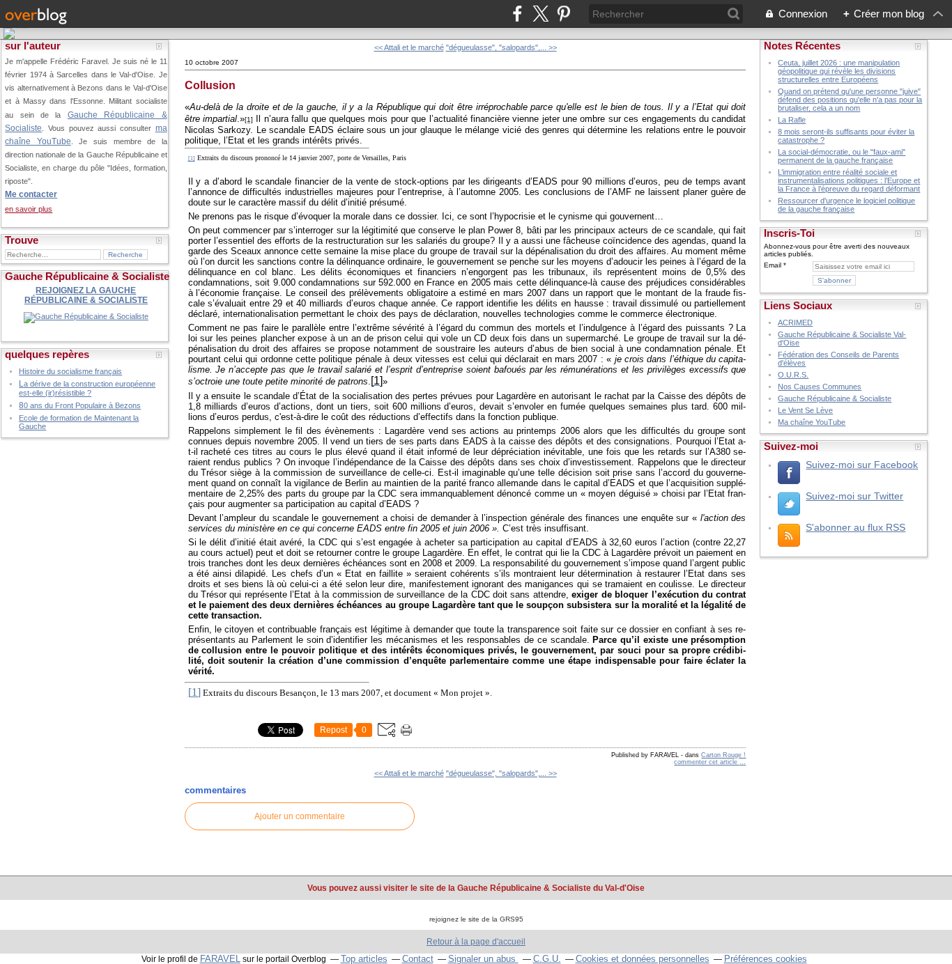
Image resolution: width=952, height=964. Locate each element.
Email (772, 265)
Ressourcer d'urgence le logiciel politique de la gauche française (846, 204)
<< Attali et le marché (409, 47)
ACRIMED (795, 322)
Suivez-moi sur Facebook (862, 464)
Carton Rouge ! (723, 755)
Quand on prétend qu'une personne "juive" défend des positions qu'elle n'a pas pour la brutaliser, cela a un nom (850, 99)
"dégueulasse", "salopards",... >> (501, 47)
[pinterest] (563, 14)
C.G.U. (547, 959)
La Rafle (792, 120)
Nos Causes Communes (819, 386)
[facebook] (517, 14)
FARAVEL (220, 959)
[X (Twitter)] (540, 14)
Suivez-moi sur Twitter (854, 496)
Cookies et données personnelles (642, 959)
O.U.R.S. (793, 375)
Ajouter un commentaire (299, 816)
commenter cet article (706, 762)
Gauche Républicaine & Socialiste (834, 398)
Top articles (364, 959)
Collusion (210, 85)
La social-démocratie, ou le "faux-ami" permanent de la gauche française (841, 156)
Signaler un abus (483, 959)
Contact (417, 959)
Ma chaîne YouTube (811, 422)
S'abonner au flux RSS (855, 527)
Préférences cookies (765, 959)
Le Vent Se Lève (805, 410)
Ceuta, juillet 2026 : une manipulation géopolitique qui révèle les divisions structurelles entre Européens (839, 71)
